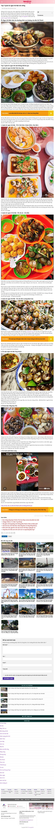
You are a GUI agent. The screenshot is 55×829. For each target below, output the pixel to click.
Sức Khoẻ (2, 759)
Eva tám (9, 789)
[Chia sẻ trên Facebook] (4, 533)
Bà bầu (1, 726)
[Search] (53, 2)
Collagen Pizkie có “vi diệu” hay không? (12, 521)
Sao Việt (16, 791)
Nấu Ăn (2, 746)
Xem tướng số (3, 783)
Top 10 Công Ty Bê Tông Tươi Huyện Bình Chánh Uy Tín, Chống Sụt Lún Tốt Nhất (26, 710)
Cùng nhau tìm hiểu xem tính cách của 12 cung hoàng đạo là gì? (18, 529)
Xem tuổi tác (3, 780)
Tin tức (10, 536)
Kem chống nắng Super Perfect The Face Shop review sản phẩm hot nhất (20, 520)
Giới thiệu (17, 799)
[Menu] (2, 2)
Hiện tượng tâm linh (5, 736)
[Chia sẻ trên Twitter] (7, 533)
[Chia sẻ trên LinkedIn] (14, 533)
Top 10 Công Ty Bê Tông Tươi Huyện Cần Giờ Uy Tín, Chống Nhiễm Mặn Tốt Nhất (26, 704)
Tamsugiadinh (25, 16)
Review (1, 757)
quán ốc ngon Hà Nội (6, 18)
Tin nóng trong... (5, 791)
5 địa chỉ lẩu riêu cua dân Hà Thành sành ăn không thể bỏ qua (16, 505)
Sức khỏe (49, 789)
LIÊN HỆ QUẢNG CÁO (35, 799)
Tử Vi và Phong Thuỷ (5, 770)
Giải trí (15, 789)
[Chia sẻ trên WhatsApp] (2, 533)
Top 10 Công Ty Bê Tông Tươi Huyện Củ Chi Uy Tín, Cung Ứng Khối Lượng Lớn (25, 699)
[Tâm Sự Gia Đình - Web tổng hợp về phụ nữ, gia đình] (27, 1)
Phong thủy (3, 754)
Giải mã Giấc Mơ (4, 733)
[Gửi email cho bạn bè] (9, 533)
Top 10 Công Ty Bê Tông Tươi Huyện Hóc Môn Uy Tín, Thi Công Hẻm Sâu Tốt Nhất (26, 693)
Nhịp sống (2, 752)
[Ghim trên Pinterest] (12, 533)
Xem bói (2, 772)
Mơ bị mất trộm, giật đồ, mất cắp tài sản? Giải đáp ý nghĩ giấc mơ (18, 527)
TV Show (16, 793)
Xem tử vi (2, 778)
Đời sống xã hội (4, 731)
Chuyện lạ (4, 793)
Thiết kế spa (3, 765)
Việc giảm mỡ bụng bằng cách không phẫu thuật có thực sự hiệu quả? (20, 523)
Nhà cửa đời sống (4, 749)
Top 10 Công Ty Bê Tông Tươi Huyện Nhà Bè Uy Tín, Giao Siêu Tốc (22, 688)
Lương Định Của (30, 331)
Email (4, 662)
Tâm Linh (2, 762)
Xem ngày (2, 775)
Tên (4, 656)
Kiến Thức (2, 739)
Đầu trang (27, 799)
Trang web (5, 669)
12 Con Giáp (3, 723)
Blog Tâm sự (3, 728)
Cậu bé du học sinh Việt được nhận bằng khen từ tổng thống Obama (19, 525)
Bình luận (5, 644)
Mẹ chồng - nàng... (11, 792)
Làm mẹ (2, 744)
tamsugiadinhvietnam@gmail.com (26, 820)
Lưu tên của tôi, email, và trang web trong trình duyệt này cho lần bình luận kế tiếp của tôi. (26, 675)
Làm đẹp (2, 741)
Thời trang (23, 789)
